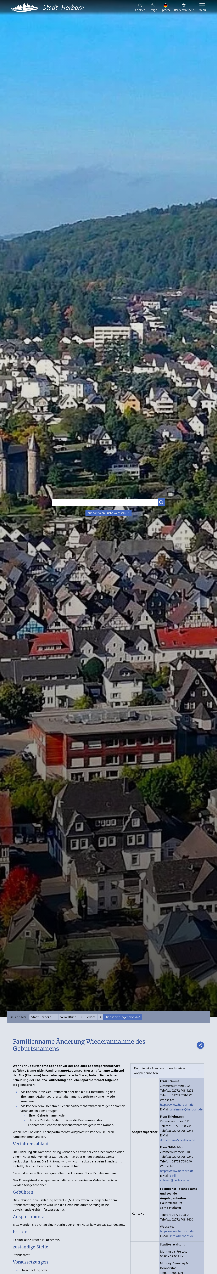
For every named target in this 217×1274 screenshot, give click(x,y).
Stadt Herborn (41, 1017)
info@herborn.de (182, 1236)
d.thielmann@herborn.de (177, 1140)
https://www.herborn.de (177, 1105)
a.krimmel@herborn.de (186, 1109)
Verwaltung (68, 1017)
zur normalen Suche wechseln (107, 513)
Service (91, 1017)
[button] (161, 502)
